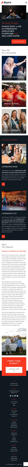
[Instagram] (12, 396)
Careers (14, 403)
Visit (14, 381)
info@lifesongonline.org (14, 391)
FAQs (14, 405)
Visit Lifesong (14, 411)
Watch (14, 445)
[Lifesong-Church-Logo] (6, 3)
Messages (14, 447)
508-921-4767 (14, 392)
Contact (14, 389)
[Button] (3, 184)
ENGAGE (14, 422)
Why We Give (14, 456)
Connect (14, 409)
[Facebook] (10, 396)
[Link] (14, 12)
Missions (14, 439)
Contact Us (14, 416)
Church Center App (14, 414)
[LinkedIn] (15, 396)
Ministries (14, 431)
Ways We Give (14, 460)
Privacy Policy (19, 464)
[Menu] (26, 2)
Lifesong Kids (14, 433)
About (14, 399)
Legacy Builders (14, 458)
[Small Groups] (14, 121)
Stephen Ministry (14, 441)
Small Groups (14, 423)
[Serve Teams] (14, 94)
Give (14, 454)
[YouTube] (17, 396)
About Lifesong (14, 401)
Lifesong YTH (14, 434)
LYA (14, 436)
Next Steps (14, 420)
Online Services (14, 449)
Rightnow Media (14, 451)
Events (14, 412)
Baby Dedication (14, 427)
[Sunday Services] (14, 68)
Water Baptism (14, 425)
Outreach (14, 438)
